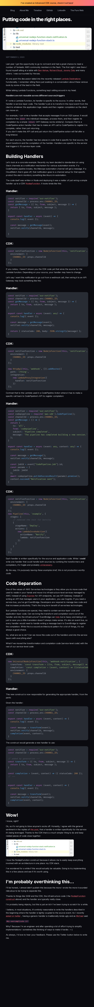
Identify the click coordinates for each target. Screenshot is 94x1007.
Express (31, 596)
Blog (12, 10)
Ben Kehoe (43, 70)
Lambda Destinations (71, 79)
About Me (24, 10)
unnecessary (46, 565)
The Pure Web (77, 10)
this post (34, 829)
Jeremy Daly (69, 70)
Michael (79, 916)
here (70, 3)
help (58, 617)
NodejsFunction (33, 183)
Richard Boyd (56, 70)
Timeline (38, 10)
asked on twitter (13, 916)
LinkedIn (61, 10)
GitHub (50, 10)
